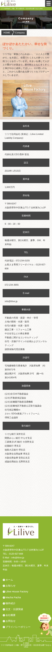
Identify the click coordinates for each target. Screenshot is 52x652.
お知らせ (11, 585)
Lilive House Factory (17, 591)
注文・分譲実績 (14, 609)
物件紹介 (11, 603)
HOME (6, 33)
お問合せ (11, 621)
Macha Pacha (13, 597)
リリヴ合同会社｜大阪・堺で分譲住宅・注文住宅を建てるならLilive (26, 646)
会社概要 (11, 615)
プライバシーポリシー (18, 627)
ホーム (9, 580)
